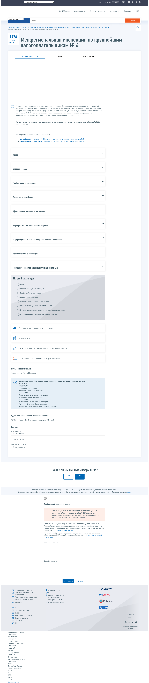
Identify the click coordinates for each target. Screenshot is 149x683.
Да (80, 476)
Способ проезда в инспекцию (32, 289)
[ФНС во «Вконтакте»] (129, 2)
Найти (133, 20)
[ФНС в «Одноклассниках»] (132, 2)
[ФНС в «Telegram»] (135, 2)
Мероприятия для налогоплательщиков (36, 306)
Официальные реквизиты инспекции (34, 301)
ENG (137, 11)
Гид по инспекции (90, 56)
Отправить (68, 581)
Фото (60, 56)
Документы (114, 11)
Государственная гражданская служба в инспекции (40, 314)
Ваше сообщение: (51, 542)
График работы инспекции (30, 293)
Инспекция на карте (30, 56)
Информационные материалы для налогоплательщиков (42, 310)
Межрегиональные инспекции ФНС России (92, 27)
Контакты (127, 11)
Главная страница (14, 27)
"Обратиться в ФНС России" (63, 530)
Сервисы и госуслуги (98, 11)
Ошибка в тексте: (50, 561)
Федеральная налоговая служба (46, 27)
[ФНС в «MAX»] (139, 2)
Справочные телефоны (29, 297)
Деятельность (79, 11)
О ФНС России (64, 11)
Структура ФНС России (67, 27)
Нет (68, 476)
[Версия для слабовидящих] (99, 2)
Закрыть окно (13, 682)
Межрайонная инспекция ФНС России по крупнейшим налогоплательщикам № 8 (52, 141)
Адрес (22, 284)
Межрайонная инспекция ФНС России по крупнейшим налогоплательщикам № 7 (52, 139)
